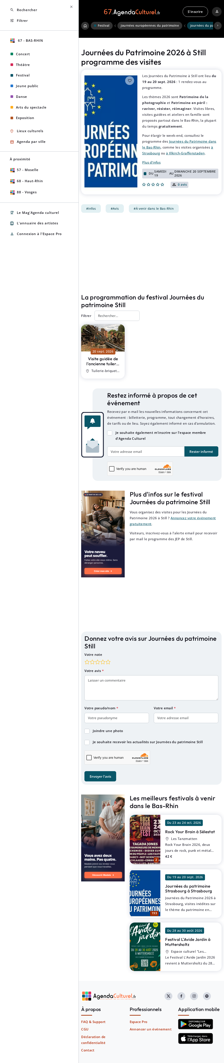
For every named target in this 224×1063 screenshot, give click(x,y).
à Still (102, 363)
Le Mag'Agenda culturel (34, 212)
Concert (23, 54)
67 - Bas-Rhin (30, 40)
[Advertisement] (151, 253)
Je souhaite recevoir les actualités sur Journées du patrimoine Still (148, 742)
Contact (87, 1050)
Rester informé (201, 451)
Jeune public (27, 86)
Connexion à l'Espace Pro (36, 234)
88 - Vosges (27, 192)
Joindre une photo (108, 731)
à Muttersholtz (187, 942)
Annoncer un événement (151, 1029)
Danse (21, 96)
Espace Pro (138, 1022)
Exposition (25, 118)
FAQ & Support (93, 1022)
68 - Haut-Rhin (30, 181)
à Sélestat (190, 831)
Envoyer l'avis (100, 776)
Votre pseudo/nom (100, 708)
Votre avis (93, 670)
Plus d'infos (151, 162)
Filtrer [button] (19, 20)
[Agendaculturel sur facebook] (181, 996)
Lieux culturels (26, 131)
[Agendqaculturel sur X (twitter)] (168, 996)
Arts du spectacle (31, 107)
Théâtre (23, 64)
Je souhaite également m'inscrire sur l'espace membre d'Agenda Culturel (161, 435)
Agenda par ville (28, 141)
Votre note (93, 654)
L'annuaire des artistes (34, 223)
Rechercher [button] (23, 9)
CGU (84, 1029)
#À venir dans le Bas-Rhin (154, 209)
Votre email (164, 708)
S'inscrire (195, 11)
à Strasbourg (188, 888)
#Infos (91, 209)
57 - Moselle (27, 170)
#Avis (115, 209)
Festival (23, 75)
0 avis (182, 184)
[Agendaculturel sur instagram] (194, 996)
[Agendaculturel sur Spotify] (207, 996)
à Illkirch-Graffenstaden (185, 153)
